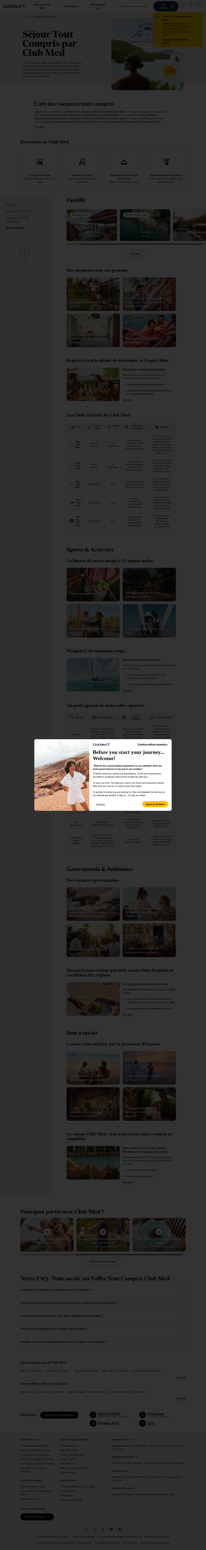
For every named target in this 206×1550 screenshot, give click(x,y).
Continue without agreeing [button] (153, 744)
